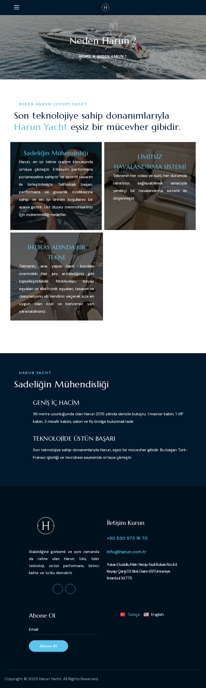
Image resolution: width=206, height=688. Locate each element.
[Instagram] (70, 589)
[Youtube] (58, 589)
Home (85, 56)
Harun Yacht (50, 678)
